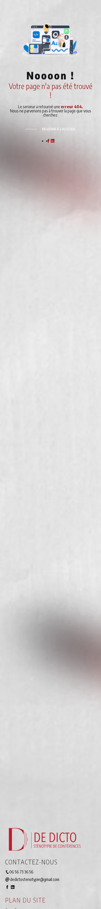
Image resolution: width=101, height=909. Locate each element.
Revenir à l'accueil (59, 129)
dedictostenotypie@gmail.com (34, 879)
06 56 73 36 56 (21, 871)
